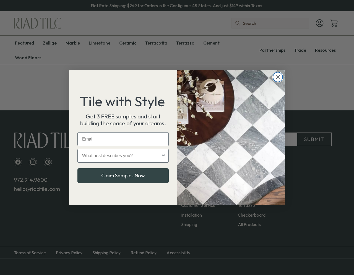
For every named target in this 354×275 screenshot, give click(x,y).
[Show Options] (163, 155)
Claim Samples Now (123, 175)
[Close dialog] (278, 77)
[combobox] (121, 155)
